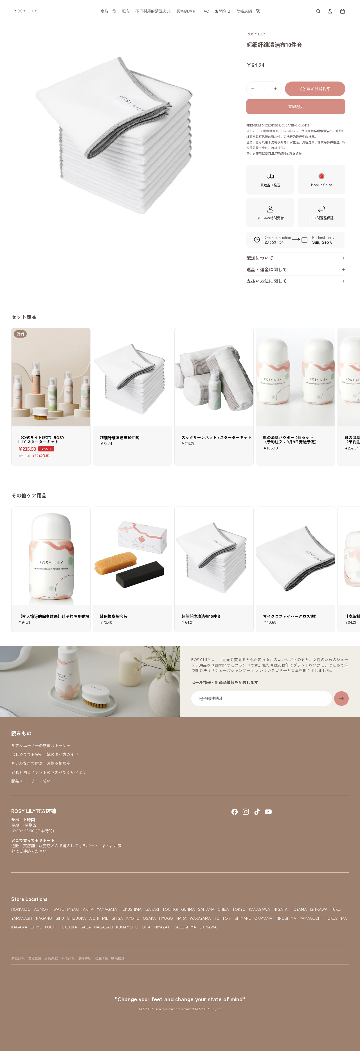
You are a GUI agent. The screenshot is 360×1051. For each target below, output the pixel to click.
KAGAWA (19, 927)
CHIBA (223, 909)
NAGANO (44, 918)
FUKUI (336, 909)
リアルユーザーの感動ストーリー (40, 745)
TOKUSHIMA (336, 918)
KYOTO (133, 918)
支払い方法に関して (266, 280)
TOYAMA (299, 909)
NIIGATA (280, 909)
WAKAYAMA (200, 918)
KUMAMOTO (127, 927)
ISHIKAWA (318, 909)
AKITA (88, 909)
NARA (181, 918)
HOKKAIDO (21, 909)
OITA (146, 927)
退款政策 (18, 958)
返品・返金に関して (266, 269)
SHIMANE (243, 918)
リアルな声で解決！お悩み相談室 (40, 763)
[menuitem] (108, 11)
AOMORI (41, 909)
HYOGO (166, 918)
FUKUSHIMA (130, 909)
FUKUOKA (68, 927)
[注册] (341, 698)
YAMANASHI (22, 918)
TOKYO (239, 909)
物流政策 (68, 958)
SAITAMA (206, 909)
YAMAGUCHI (310, 918)
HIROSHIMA (286, 918)
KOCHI (50, 927)
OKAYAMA (263, 918)
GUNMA (188, 909)
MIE (105, 918)
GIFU (59, 918)
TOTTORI (222, 918)
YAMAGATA (107, 909)
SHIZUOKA (76, 918)
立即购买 (296, 106)
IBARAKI (152, 909)
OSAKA (149, 918)
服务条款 (51, 958)
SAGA (85, 927)
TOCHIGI (170, 909)
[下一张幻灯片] (344, 569)
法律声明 (84, 958)
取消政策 (101, 958)
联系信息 (118, 958)
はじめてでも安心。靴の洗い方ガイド (44, 754)
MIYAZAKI (162, 927)
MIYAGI (73, 909)
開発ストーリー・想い (31, 781)
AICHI (94, 918)
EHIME (36, 927)
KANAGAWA (259, 909)
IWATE (58, 909)
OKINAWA (208, 927)
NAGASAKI (103, 927)
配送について (259, 257)
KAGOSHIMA (185, 927)
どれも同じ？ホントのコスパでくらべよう (48, 772)
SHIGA (117, 918)
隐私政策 (34, 958)
